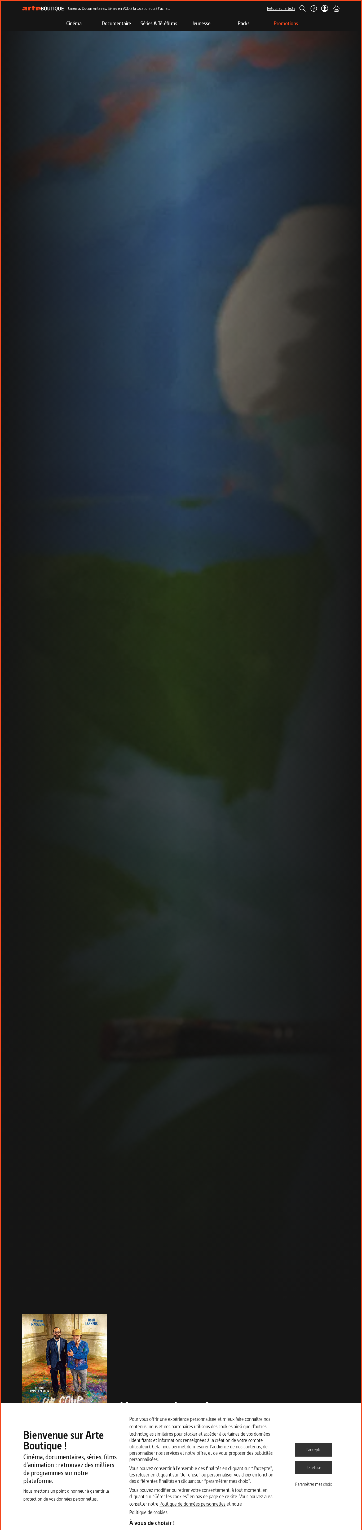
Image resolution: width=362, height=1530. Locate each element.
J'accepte (313, 1450)
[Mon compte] (324, 8)
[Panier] (336, 8)
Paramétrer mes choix (313, 1484)
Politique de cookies (148, 1512)
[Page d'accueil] (43, 8)
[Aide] (313, 8)
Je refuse (313, 1467)
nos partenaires (178, 1426)
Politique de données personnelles (193, 1504)
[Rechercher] (302, 8)
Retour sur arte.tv (281, 8)
